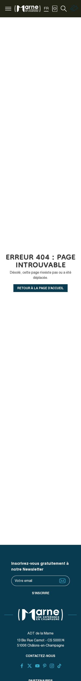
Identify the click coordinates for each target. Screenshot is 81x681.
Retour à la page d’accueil (40, 288)
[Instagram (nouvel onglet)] (52, 666)
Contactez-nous (40, 656)
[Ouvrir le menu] (8, 8)
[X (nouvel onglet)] (29, 666)
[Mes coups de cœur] (54, 9)
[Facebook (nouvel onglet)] (22, 666)
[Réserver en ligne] (74, 10)
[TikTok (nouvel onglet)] (59, 666)
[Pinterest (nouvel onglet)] (44, 666)
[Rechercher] (64, 9)
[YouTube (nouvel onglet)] (37, 666)
